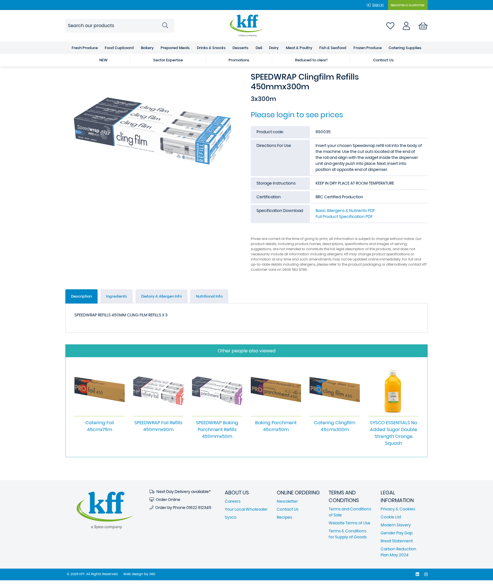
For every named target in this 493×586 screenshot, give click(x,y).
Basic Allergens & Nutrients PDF (345, 210)
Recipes (284, 517)
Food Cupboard (119, 47)
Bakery (147, 47)
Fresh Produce (85, 47)
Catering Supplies (405, 47)
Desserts (240, 47)
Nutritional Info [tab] (209, 296)
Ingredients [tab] (116, 296)
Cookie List (391, 517)
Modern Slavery (396, 525)
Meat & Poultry (299, 47)
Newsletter (287, 501)
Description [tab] (81, 296)
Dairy (274, 47)
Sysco (231, 517)
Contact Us (383, 60)
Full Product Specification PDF (344, 216)
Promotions (239, 60)
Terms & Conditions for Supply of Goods (348, 534)
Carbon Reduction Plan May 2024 (398, 552)
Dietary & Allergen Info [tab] (161, 296)
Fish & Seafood (332, 47)
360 (152, 573)
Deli (259, 47)
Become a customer (408, 5)
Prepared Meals (175, 47)
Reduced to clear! (311, 60)
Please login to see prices (297, 115)
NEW (103, 60)
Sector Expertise (168, 60)
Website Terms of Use (349, 523)
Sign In (378, 4)
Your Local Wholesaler (246, 509)
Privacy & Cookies (398, 509)
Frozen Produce (367, 47)
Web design (133, 573)
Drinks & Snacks (211, 47)
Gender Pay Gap (397, 533)
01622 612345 (198, 507)
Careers (233, 501)
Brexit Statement (397, 541)
